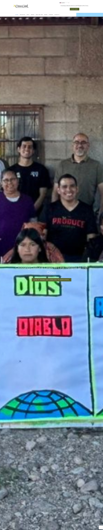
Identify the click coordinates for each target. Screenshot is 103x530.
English (63, 2)
